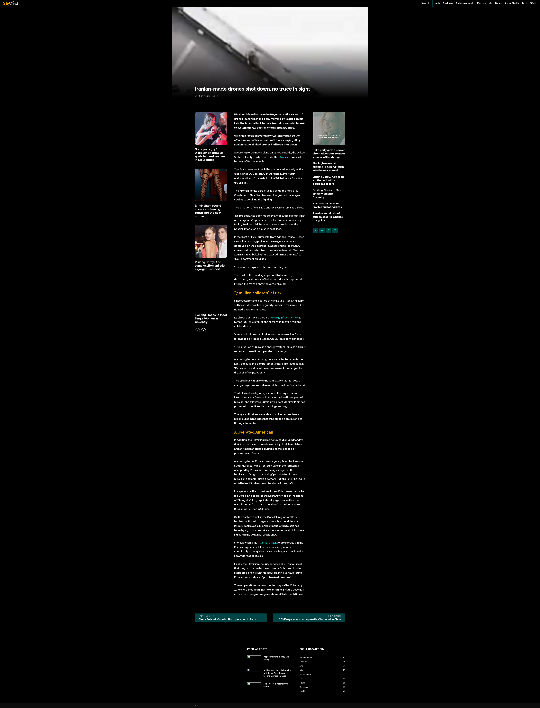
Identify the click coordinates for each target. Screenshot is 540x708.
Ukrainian (285, 157)
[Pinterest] (328, 230)
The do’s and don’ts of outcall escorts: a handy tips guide (328, 217)
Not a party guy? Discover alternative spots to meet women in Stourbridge (210, 154)
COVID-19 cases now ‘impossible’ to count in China (310, 619)
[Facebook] (315, 230)
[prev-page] (197, 330)
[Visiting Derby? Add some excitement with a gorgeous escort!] (211, 241)
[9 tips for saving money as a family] (254, 660)
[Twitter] (322, 230)
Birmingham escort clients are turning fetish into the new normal (208, 211)
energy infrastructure (284, 317)
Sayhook (204, 96)
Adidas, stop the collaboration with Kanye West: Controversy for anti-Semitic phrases (277, 673)
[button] (425, 3)
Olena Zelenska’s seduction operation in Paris (227, 619)
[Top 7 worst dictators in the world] (254, 687)
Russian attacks (268, 542)
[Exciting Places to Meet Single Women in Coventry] (211, 294)
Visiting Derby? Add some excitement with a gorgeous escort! (210, 265)
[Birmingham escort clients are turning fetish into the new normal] (211, 185)
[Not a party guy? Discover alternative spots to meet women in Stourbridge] (211, 128)
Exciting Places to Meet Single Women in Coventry (211, 318)
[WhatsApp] (335, 230)
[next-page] (203, 330)
